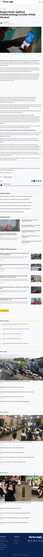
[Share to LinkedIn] (38, 181)
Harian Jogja (19, 168)
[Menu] (1, 2)
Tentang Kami (2, 539)
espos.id (15, 539)
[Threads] (39, 541)
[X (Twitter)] (31, 541)
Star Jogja (16, 543)
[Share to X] (34, 181)
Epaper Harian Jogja (8, 169)
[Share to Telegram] (40, 181)
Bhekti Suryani (7, 184)
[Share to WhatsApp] (36, 181)
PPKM (6, 63)
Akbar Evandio (6, 22)
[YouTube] (37, 541)
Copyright (2, 543)
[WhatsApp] (42, 541)
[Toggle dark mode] (42, 2)
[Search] (39, 2)
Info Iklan (2, 549)
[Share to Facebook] (32, 181)
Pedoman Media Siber (4, 541)
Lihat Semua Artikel (4, 310)
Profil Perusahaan (3, 545)
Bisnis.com (16, 541)
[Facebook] (29, 541)
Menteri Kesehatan (18, 60)
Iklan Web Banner (3, 547)
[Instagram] (34, 541)
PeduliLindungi (26, 62)
